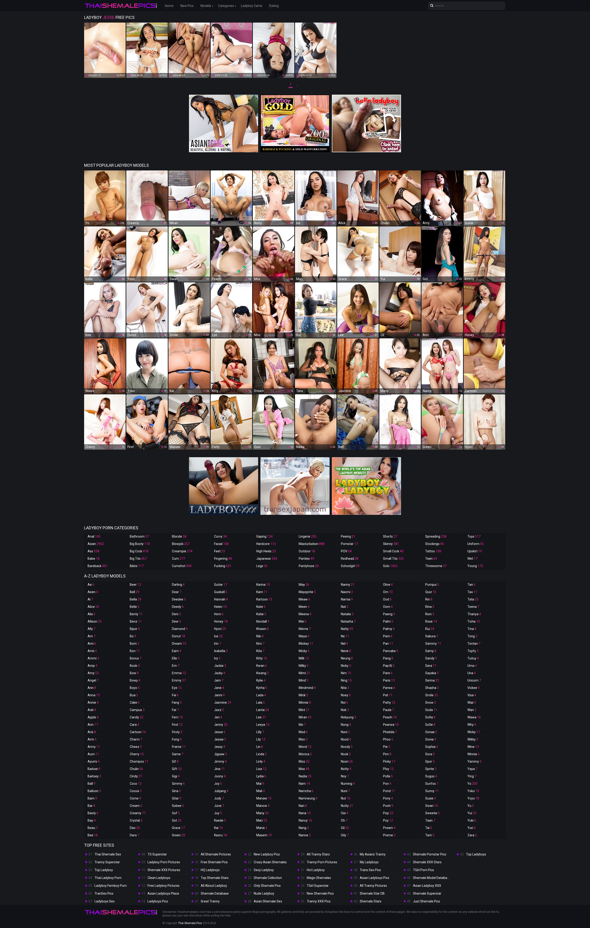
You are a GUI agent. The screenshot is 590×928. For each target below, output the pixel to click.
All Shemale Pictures (216, 854)
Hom (219, 614)
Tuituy (473, 658)
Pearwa (391, 724)
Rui (429, 629)
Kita (260, 651)
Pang (388, 658)
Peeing (348, 536)
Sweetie (432, 813)
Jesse (219, 732)
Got (176, 820)
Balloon (94, 791)
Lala (260, 702)
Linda (261, 754)
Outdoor (307, 551)
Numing (348, 783)
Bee (93, 835)
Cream (136, 806)
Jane (219, 688)
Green (178, 835)
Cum (178, 558)
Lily (260, 739)
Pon (387, 783)
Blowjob (181, 544)
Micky (304, 651)
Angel (93, 680)
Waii (471, 702)
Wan (471, 710)
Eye (177, 688)
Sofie (430, 724)
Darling (178, 584)
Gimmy (178, 783)
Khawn (262, 629)
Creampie (182, 551)
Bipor (135, 629)
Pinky (389, 761)
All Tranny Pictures (373, 885)
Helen (220, 607)
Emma (179, 673)
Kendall (262, 621)
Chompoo (139, 761)
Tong (472, 636)
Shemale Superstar (427, 893)
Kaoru (220, 835)
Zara (472, 835)
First (177, 724)
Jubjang (221, 791)
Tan (471, 584)
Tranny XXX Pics (318, 901)
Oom (388, 607)
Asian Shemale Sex (268, 901)
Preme (389, 835)
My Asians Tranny (373, 854)
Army (94, 747)
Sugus (431, 776)
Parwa (389, 688)
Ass (93, 551)
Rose (431, 621)
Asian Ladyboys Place (163, 893)
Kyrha (261, 688)
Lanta (262, 710)
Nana (305, 813)
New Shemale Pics (320, 893)
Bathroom (139, 536)
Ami (92, 643)
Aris (92, 732)
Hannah (221, 599)
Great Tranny (210, 901)
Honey (221, 621)
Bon (135, 651)
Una (471, 673)
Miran (305, 717)
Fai (175, 695)
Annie (93, 702)
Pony (388, 798)
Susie (430, 798)
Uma (472, 665)
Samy (430, 651)
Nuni (345, 791)
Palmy (389, 629)
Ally (91, 629)
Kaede (220, 820)
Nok (345, 710)
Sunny (432, 791)
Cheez (136, 747)
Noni (345, 732)
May (304, 584)
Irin (217, 643)
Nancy (305, 820)
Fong (177, 739)
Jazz (219, 710)
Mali (260, 791)
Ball (91, 783)
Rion (429, 614)
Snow (430, 702)
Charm (136, 739)
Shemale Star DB (372, 893)
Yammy (474, 761)
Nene (346, 651)
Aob (92, 710)
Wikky (472, 739)
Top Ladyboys (476, 854)
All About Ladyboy (214, 885)
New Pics (187, 6)
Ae (91, 584)
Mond (305, 747)
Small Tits (393, 558)
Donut (178, 636)
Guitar (220, 584)
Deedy (178, 607)
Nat (344, 607)
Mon (303, 739)
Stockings (434, 544)
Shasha (432, 688)
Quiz (430, 592)
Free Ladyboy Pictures (164, 885)
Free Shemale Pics (214, 862)
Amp (92, 665)
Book (135, 665)
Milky (304, 665)
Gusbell (220, 592)
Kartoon (264, 599)
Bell (134, 592)
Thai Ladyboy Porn (107, 878)
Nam (304, 783)
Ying (471, 776)
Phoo (388, 739)
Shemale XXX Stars (427, 862)
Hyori (220, 629)
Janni (219, 695)
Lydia (261, 776)
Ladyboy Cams (251, 6)
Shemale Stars (370, 901)
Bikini (137, 566)
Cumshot (182, 566)
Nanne (305, 835)
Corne (135, 798)
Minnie (305, 702)
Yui (471, 813)
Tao (472, 592)
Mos (304, 769)
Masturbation (311, 544)
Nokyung (348, 717)
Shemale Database (215, 893)
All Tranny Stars (318, 854)
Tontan (473, 643)
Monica (305, 754)
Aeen (93, 592)
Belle (134, 607)
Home (169, 6)
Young (475, 566)
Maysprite (307, 592)
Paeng (389, 614)
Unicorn (474, 680)
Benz (136, 621)
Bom (134, 643)
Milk (304, 658)
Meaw (304, 599)
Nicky (346, 665)
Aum (93, 754)
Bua (134, 695)
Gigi (176, 776)
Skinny (391, 544)
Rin (428, 599)
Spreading (435, 536)
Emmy (179, 680)
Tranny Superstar (107, 862)
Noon (347, 761)
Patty (389, 702)
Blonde (179, 536)
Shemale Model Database (432, 878)
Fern (177, 717)
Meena (305, 614)
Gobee (178, 806)
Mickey (306, 643)
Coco (136, 783)
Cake (135, 702)
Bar (91, 806)
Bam (92, 798)
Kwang (262, 673)
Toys (474, 536)
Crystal (136, 820)
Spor (430, 761)
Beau (93, 828)
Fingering (223, 558)
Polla (388, 776)
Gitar (176, 798)
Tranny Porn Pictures (322, 862)
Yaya (472, 769)
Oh (344, 820)
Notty (346, 769)
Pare (387, 673)
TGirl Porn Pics (423, 870)
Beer (135, 584)
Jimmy (220, 761)
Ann (92, 688)
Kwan (261, 665)
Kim (260, 643)
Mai (260, 783)
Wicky (473, 732)
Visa (471, 695)
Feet (219, 551)
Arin (93, 724)
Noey (346, 695)
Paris (389, 680)
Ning (346, 680)
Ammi (93, 658)
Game (177, 754)
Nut (345, 798)
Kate (261, 607)
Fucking (222, 566)
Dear (176, 592)
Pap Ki (389, 665)
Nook (346, 754)
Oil (345, 828)
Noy (345, 776)
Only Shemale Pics (267, 885)
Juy (218, 813)
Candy (136, 717)
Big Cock (139, 551)
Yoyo (473, 798)
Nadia (305, 776)
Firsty (177, 732)
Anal (94, 536)
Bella (135, 599)
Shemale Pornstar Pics (429, 854)
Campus (137, 710)
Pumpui (432, 584)
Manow (263, 806)
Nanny (347, 584)
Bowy (135, 680)
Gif (175, 761)
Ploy (388, 769)
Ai (90, 599)
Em (175, 665)
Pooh (388, 806)
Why (471, 724)
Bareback (98, 566)
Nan (303, 806)
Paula (388, 710)
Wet (472, 558)
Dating (274, 6)
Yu (470, 806)
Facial (221, 544)
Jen (218, 717)
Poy (388, 820)
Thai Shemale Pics (190, 923)
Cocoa (136, 791)
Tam (429, 835)
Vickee (473, 688)
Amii (92, 651)
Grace (178, 828)
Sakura (431, 636)
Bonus (136, 658)
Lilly (260, 732)
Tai (428, 828)
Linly (260, 761)
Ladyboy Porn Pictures (164, 862)
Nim (346, 673)
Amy (93, 673)
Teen (431, 558)
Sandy (431, 658)
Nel (344, 643)
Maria (261, 828)
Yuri (471, 828)
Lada (261, 695)
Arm (92, 739)
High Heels (266, 551)
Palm (388, 621)
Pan (388, 643)
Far (175, 710)
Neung (347, 658)
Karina (263, 584)
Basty (93, 813)
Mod (303, 732)
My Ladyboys (369, 862)
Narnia (347, 599)
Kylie (261, 680)
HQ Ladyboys (210, 870)
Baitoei (94, 769)
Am (91, 636)
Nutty (347, 806)
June (219, 806)
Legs (262, 566)
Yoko (473, 791)
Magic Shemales (319, 878)
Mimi (304, 673)
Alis (91, 614)
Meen (304, 607)
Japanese (266, 558)
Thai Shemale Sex (107, 854)
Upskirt (474, 551)
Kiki (260, 636)
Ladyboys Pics (158, 901)
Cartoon (138, 732)
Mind (303, 680)
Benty (136, 614)
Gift (177, 769)
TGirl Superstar (318, 885)
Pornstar (349, 544)
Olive (388, 584)
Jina (219, 769)
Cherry (137, 754)
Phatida (390, 732)
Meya (304, 636)
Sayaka (432, 673)
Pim (387, 754)
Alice (93, 607)
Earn (176, 651)
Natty (347, 629)
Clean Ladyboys (159, 878)
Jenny (220, 724)
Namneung (308, 798)
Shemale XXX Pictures (164, 870)
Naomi (347, 592)
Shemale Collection (268, 878)
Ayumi (94, 761)
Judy (219, 798)
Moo (304, 761)
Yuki (471, 820)
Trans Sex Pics (370, 870)
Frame (179, 747)
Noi (344, 702)
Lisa (261, 769)
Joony (220, 776)
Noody (347, 747)
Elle (176, 658)
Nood (346, 739)
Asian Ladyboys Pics (374, 878)
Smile (431, 695)
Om (388, 592)
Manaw (263, 798)
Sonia (430, 739)
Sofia (430, 717)
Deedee (179, 599)
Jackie (220, 665)
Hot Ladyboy (316, 870)
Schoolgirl (350, 566)
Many (262, 813)
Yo (472, 783)
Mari (261, 820)
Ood (387, 599)
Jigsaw (220, 754)
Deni (176, 614)
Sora (430, 754)
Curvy (220, 536)
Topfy (472, 651)
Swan (431, 806)
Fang (177, 702)
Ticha (473, 621)
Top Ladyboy (103, 870)
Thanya (474, 614)
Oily (345, 835)
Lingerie (307, 536)
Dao (135, 828)
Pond (389, 791)
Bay (92, 820)
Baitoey (94, 776)
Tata (472, 599)
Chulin (136, 769)
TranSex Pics (103, 893)
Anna (94, 695)
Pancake (390, 651)
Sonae (431, 732)
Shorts (390, 536)
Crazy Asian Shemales (270, 862)
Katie (261, 614)
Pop (388, 813)
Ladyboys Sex (104, 901)
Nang (304, 828)
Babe (94, 558)
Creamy (138, 813)
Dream (179, 643)
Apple (93, 717)
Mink (303, 695)
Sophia (431, 747)
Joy (218, 783)
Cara (134, 724)
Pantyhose (309, 566)
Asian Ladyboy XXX (427, 885)
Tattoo (433, 551)
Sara (431, 665)
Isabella (221, 651)
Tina (471, 629)
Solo (390, 566)
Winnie (473, 754)
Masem (264, 835)
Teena (473, 607)
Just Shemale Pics (426, 901)
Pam (387, 636)
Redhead (349, 558)
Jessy (219, 747)
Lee (261, 717)
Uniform (475, 544)
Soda (431, 710)
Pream (389, 828)
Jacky (219, 673)
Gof (176, 813)
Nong (346, 724)
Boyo (135, 688)
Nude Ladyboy (264, 893)
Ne (345, 636)
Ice (218, 636)
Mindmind (307, 688)
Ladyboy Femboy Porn (110, 885)
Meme (305, 629)
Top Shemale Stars (215, 878)
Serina (432, 680)
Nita (345, 688)
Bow (134, 673)
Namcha (306, 791)
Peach (390, 717)
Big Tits (138, 558)
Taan (430, 820)
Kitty (261, 658)
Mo (302, 724)
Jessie (220, 739)
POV (346, 551)
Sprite (431, 769)
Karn (261, 592)
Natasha (348, 621)
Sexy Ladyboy (264, 870)
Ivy (217, 658)
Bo (133, 636)
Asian (96, 544)
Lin (259, 747)
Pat (387, 695)
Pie (386, 747)
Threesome (436, 566)
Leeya (262, 724)
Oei (344, 813)
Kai (218, 828)
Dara (134, 835)
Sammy (433, 643)
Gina (176, 791)
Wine (473, 747)
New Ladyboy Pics (267, 854)
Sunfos (431, 783)
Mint (304, 710)
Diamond (180, 629)
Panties (306, 558)
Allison (95, 621)
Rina (429, 607)
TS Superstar (157, 854)
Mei (303, 621)
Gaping (264, 536)
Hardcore (266, 544)
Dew (176, 621)
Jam (218, 680)
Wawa (474, 717)
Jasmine (222, 702)
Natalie (347, 614)
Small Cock (393, 551)
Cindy (136, 776)
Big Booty (140, 544)
